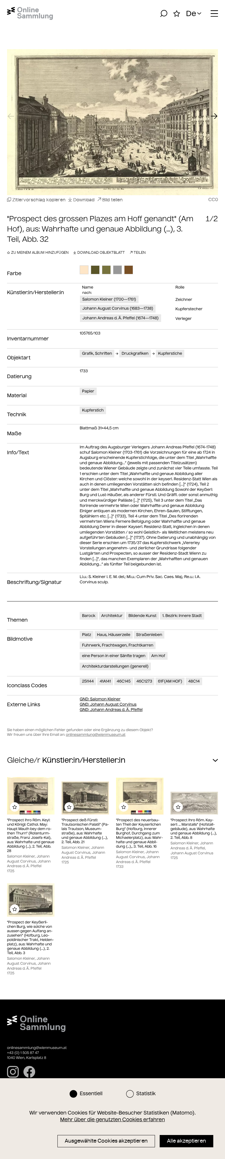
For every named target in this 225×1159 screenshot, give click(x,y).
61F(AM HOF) (170, 681)
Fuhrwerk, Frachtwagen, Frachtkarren (117, 645)
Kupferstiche (170, 353)
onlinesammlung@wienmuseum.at (95, 735)
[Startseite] (30, 13)
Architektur (112, 615)
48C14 (194, 681)
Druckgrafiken (135, 353)
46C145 (123, 681)
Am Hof (158, 655)
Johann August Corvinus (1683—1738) (117, 308)
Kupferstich (93, 410)
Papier (88, 391)
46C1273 (144, 681)
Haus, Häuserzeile (113, 634)
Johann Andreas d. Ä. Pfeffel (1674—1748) (120, 318)
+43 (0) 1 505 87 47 (23, 1053)
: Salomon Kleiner (100, 699)
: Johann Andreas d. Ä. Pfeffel (111, 709)
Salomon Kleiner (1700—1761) (109, 299)
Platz (86, 634)
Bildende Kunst (142, 615)
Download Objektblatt (101, 252)
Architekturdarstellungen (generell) (115, 666)
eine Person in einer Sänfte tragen (113, 655)
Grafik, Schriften (97, 353)
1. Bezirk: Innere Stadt (182, 615)
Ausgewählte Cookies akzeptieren (106, 1141)
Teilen (140, 252)
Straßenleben (149, 634)
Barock (89, 615)
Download (84, 200)
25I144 (88, 681)
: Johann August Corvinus (108, 704)
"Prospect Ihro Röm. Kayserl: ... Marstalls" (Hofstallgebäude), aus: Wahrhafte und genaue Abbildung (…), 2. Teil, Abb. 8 (194, 829)
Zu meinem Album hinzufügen (40, 252)
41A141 (105, 681)
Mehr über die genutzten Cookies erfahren (112, 1119)
